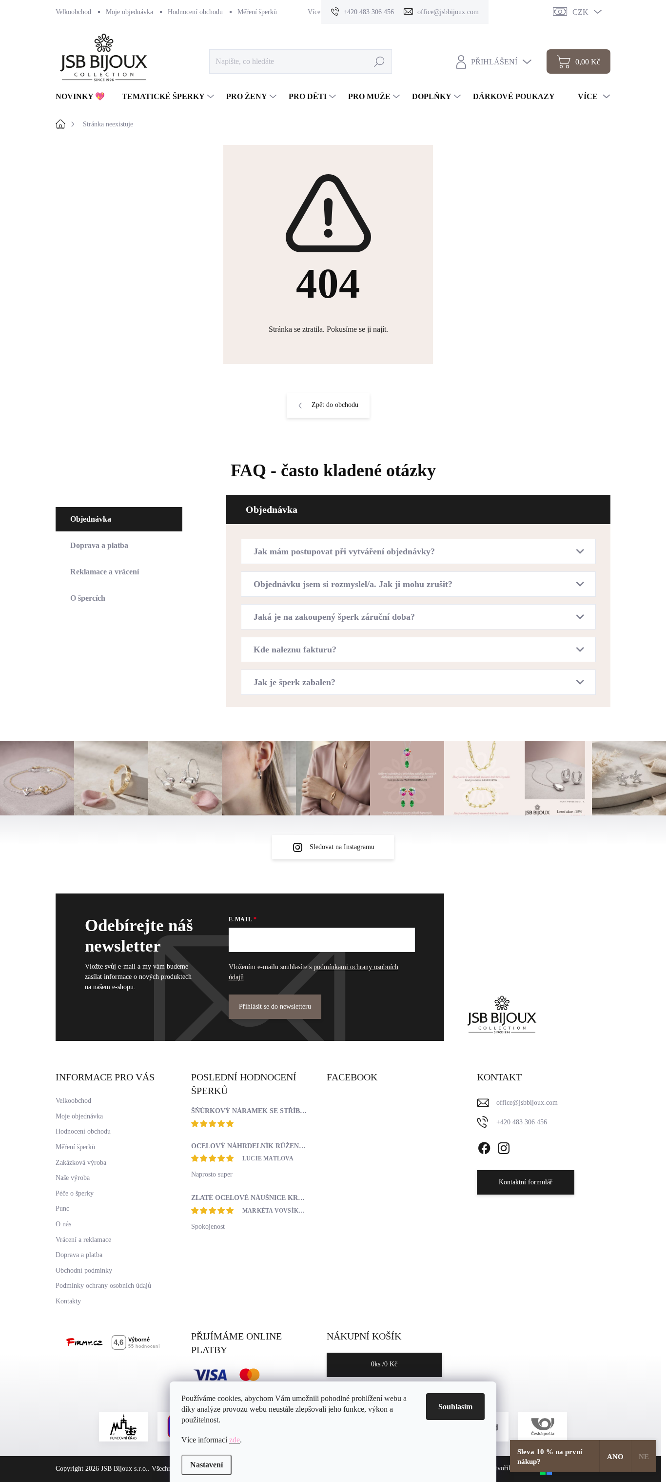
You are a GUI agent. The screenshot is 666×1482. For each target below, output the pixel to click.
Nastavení (206, 1465)
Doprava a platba (79, 1255)
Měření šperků (257, 12)
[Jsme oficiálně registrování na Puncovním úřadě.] (123, 1426)
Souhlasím (455, 1406)
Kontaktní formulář (525, 1182)
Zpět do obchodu (335, 404)
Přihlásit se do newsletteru (275, 1006)
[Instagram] (503, 1146)
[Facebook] (484, 1146)
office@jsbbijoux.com (527, 1102)
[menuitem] (84, 96)
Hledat (380, 61)
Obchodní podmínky (84, 1270)
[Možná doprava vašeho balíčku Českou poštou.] (542, 1426)
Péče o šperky (75, 1193)
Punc (62, 1208)
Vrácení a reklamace (83, 1239)
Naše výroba (73, 1177)
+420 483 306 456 (521, 1122)
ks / (384, 1364)
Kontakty (68, 1301)
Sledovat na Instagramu (342, 847)
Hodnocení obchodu (195, 12)
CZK (580, 12)
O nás (63, 1224)
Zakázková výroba (81, 1162)
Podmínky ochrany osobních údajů (103, 1285)
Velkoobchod (73, 12)
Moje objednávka (129, 12)
